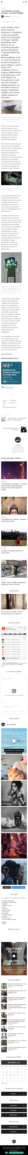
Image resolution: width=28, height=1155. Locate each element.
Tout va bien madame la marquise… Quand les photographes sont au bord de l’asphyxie (17, 1021)
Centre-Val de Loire (7, 905)
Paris (4, 405)
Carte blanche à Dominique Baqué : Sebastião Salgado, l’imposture (17, 998)
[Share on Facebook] (10, 394)
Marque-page (8, 387)
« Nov (2, 1083)
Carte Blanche (13, 400)
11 (3, 1075)
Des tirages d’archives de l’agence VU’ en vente (11, 429)
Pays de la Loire (6, 918)
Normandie (5, 913)
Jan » (6, 1083)
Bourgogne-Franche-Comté (9, 902)
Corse (3, 907)
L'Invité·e (3, 8)
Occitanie (4, 916)
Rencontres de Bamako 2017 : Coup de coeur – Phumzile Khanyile (17, 984)
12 (6, 1075)
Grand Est (4, 908)
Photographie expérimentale (9, 407)
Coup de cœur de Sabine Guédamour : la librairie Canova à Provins (13, 583)
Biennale (5, 400)
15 (17, 1075)
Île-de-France (12, 402)
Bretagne (4, 904)
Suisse (4, 923)
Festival (4, 402)
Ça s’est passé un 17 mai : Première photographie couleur (17, 1041)
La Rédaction (8, 16)
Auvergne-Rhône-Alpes (8, 901)
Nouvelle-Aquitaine (7, 914)
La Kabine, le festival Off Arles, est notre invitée (12, 552)
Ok (6, 1152)
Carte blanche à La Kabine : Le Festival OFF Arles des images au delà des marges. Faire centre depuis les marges (14, 487)
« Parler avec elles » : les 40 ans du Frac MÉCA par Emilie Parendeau (17, 419)
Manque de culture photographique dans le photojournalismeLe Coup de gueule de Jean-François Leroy (17, 1007)
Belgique (4, 922)
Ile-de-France (5, 911)
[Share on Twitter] (13, 394)
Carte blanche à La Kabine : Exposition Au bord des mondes (13, 520)
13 (10, 1075)
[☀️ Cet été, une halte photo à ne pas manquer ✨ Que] (14, 793)
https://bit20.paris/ (6, 354)
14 (14, 1075)
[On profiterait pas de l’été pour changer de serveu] (14, 741)
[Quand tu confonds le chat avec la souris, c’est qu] (14, 767)
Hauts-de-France (6, 910)
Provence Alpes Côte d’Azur (9, 919)
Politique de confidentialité (16, 1152)
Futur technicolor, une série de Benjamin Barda (15, 1034)
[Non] (26, 1150)
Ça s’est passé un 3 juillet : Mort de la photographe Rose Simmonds (12, 613)
